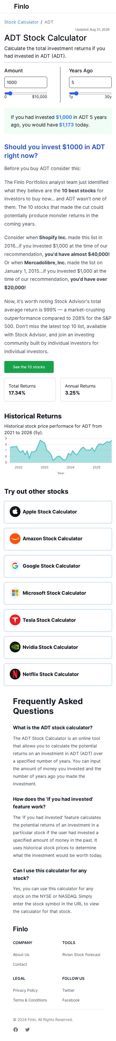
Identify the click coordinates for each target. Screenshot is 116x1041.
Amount (13, 70)
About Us (21, 954)
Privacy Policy (25, 990)
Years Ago (81, 70)
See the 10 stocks (29, 367)
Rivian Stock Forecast (81, 954)
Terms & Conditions (30, 1000)
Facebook (71, 1000)
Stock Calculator (21, 22)
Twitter (68, 990)
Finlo (32, 1019)
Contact (20, 964)
